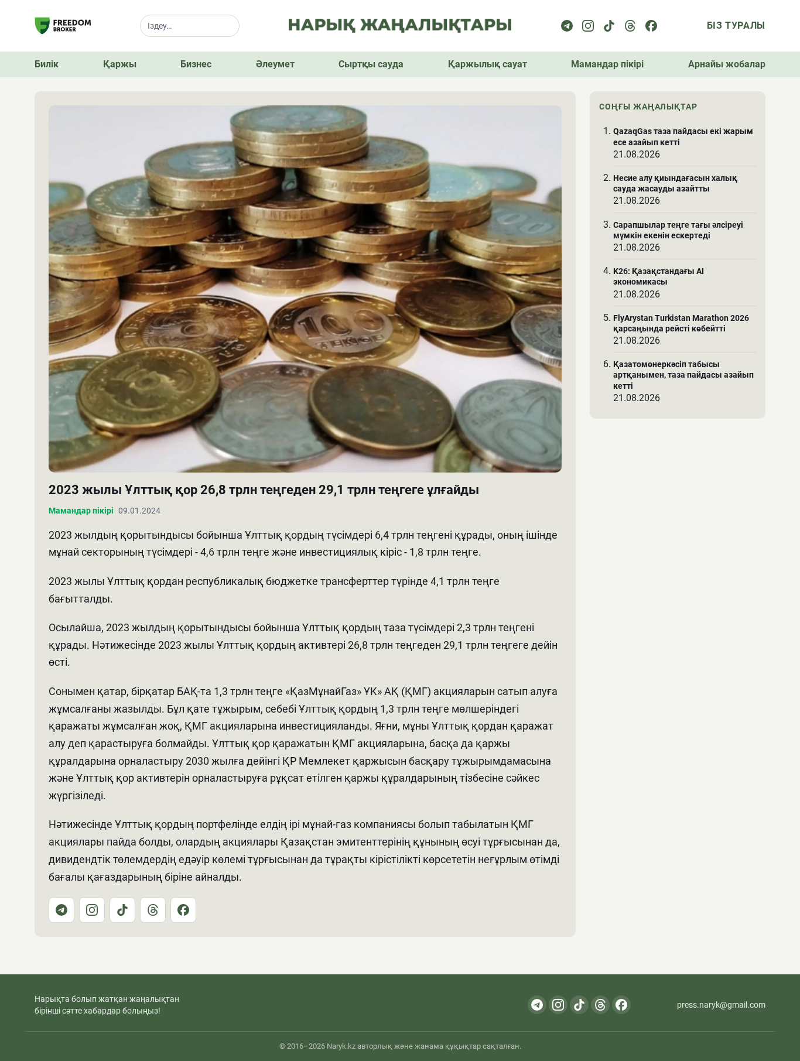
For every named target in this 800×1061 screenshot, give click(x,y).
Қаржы (119, 64)
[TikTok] (122, 910)
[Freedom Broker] (63, 26)
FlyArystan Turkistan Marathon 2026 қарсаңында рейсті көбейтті (681, 323)
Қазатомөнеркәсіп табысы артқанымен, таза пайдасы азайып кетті (683, 375)
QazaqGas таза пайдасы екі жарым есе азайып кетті (683, 136)
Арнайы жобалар (726, 64)
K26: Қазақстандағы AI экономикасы (658, 276)
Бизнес (195, 64)
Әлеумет (275, 64)
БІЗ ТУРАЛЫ (736, 25)
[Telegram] (567, 25)
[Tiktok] (609, 25)
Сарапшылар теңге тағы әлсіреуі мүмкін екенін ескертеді (678, 229)
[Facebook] (651, 25)
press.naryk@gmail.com (721, 1004)
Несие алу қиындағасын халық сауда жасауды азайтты (675, 183)
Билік (47, 64)
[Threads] (630, 25)
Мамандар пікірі (607, 64)
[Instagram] (588, 25)
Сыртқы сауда (371, 64)
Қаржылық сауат (487, 64)
